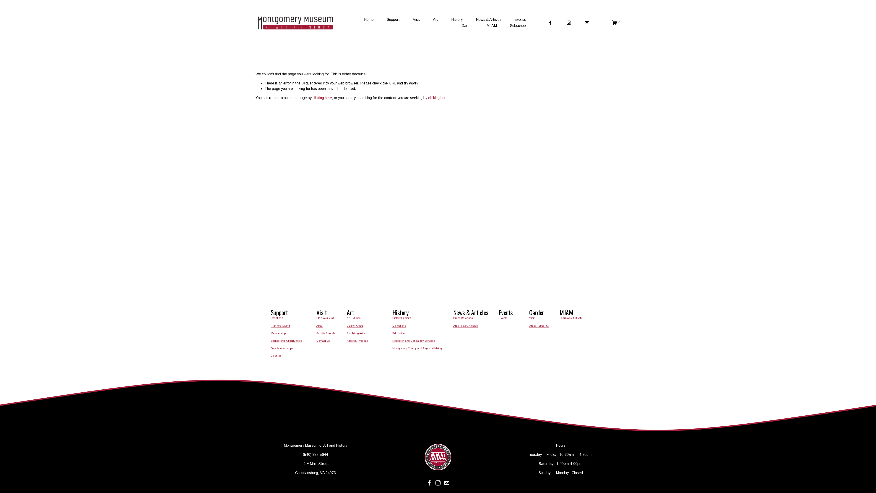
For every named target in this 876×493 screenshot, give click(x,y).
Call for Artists (355, 325)
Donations (277, 318)
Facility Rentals (325, 333)
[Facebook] (550, 22)
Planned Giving (280, 325)
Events (503, 318)
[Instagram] (568, 22)
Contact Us (323, 340)
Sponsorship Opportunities (286, 340)
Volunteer (276, 355)
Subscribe (518, 26)
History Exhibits (401, 318)
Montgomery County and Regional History (417, 348)
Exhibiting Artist (356, 333)
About (319, 325)
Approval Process (357, 340)
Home (369, 19)
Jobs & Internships (282, 348)
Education (398, 333)
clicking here (322, 98)
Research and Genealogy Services (413, 340)
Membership (278, 333)
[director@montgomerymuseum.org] (587, 22)
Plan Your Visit (325, 318)
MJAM (492, 26)
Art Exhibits (353, 318)
